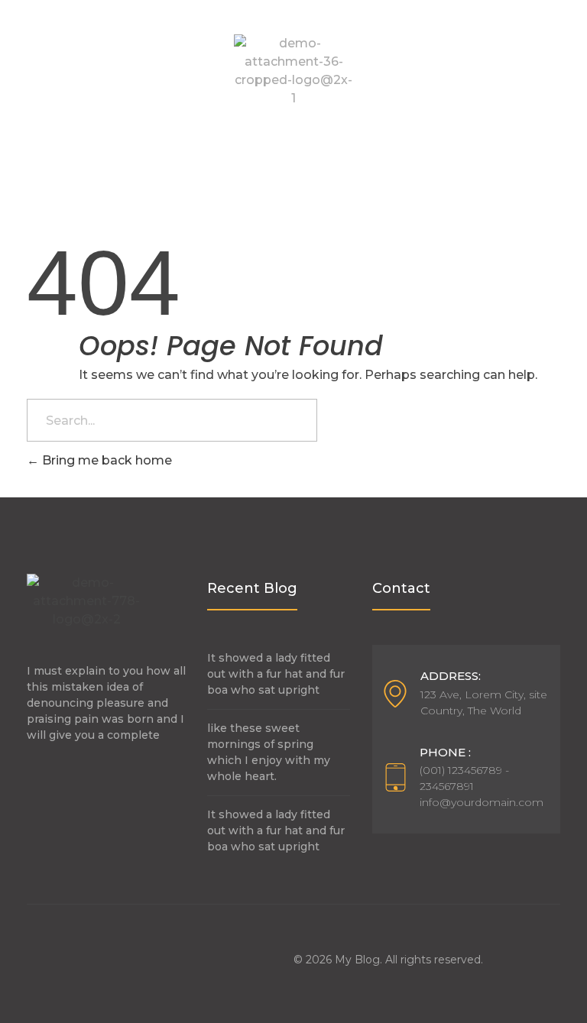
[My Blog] (293, 71)
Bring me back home (105, 460)
